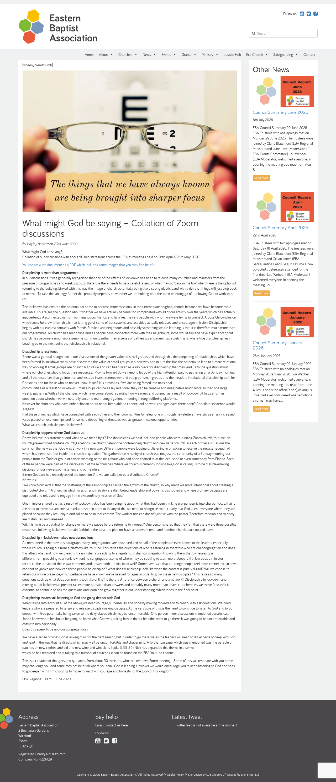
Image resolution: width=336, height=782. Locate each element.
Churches (125, 54)
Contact (309, 54)
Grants (186, 54)
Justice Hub (232, 54)
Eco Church (254, 54)
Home (89, 54)
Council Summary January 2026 (277, 345)
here (124, 725)
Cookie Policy (175, 774)
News (147, 54)
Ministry (207, 54)
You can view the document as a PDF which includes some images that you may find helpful (89, 264)
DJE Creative (214, 774)
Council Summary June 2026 (280, 112)
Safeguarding (283, 54)
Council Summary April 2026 (280, 227)
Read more (261, 178)
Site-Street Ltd (250, 774)
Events (166, 54)
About (103, 54)
